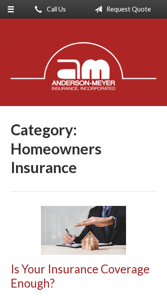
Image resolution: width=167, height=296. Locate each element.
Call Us (55, 9)
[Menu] (11, 9)
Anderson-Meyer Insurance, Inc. (83, 66)
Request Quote (128, 9)
